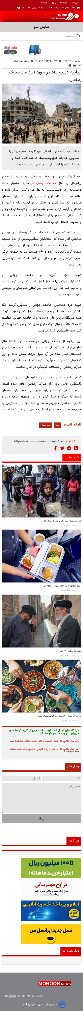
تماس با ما (75, 2)
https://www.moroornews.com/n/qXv (39, 442)
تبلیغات (45, 2)
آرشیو (54, 2)
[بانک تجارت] (41, 868)
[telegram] (18, 8)
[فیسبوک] (55, 448)
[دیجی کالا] (41, 50)
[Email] (74, 65)
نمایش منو (41, 27)
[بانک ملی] (41, 889)
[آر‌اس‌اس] (76, 448)
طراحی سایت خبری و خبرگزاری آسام (40, 1004)
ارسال (41, 818)
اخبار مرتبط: (71, 457)
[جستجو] (78, 36)
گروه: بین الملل (21, 61)
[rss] (23, 7)
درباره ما (63, 2)
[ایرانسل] (41, 934)
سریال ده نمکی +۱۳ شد (70, 651)
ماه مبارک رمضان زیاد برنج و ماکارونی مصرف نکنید (59, 716)
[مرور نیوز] (41, 16)
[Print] (69, 65)
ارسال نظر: (73, 766)
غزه (17, 177)
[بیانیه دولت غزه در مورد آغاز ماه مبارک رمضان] (41, 113)
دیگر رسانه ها (70, 951)
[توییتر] (62, 448)
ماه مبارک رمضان (46, 183)
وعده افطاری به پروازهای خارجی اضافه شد (62, 586)
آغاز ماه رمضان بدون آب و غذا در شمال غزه (62, 521)
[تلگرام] (69, 448)
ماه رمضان (45, 425)
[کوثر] (41, 911)
